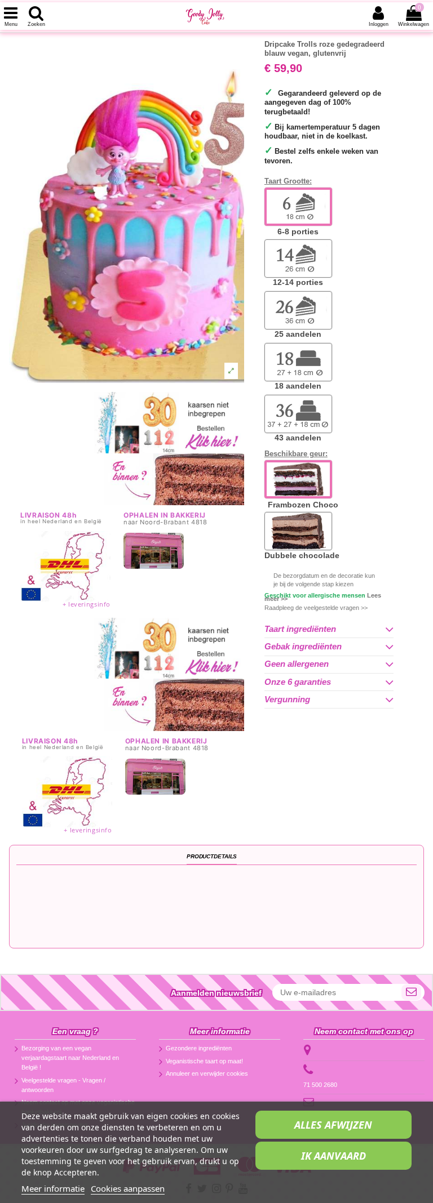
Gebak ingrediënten (303, 646)
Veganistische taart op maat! (204, 1061)
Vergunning (287, 699)
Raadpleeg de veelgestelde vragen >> (316, 607)
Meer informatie (53, 1188)
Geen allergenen (296, 664)
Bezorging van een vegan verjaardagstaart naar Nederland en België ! (70, 1058)
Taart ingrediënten (300, 629)
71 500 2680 (320, 1084)
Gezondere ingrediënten (199, 1048)
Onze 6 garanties (297, 682)
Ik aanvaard (333, 1155)
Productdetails (212, 856)
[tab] (329, 629)
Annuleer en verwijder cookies (207, 1073)
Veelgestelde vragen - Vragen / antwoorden (63, 1085)
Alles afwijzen (333, 1124)
